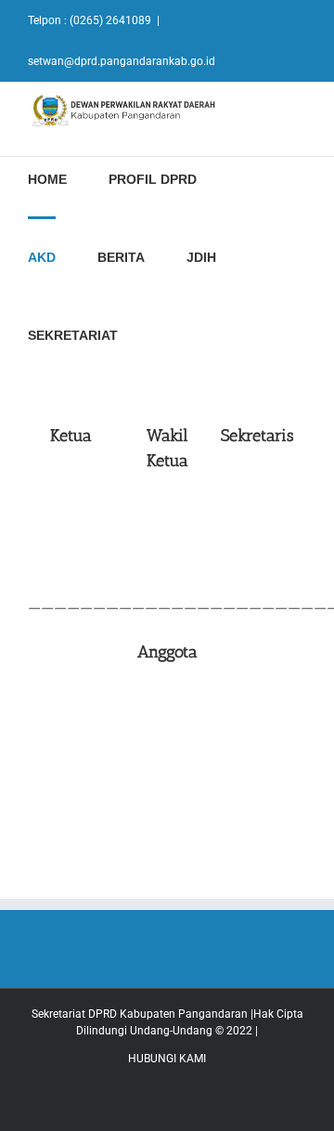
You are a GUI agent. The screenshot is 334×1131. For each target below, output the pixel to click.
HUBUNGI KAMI (167, 1058)
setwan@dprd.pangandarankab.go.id (121, 61)
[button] (165, 333)
